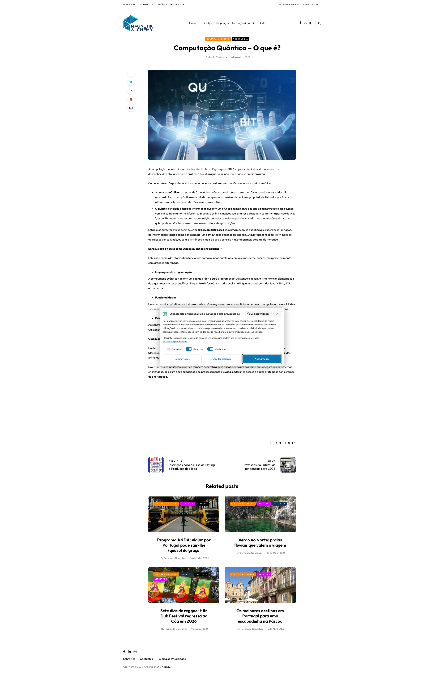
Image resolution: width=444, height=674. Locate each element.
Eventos (187, 574)
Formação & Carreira (244, 23)
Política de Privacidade (171, 4)
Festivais (201, 574)
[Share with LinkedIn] (130, 90)
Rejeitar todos (182, 358)
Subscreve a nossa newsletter (300, 4)
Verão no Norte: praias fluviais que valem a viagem (260, 542)
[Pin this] (130, 99)
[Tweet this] (130, 82)
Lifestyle (207, 23)
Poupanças (222, 23)
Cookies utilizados (259, 313)
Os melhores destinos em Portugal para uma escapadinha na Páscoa (260, 616)
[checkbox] (172, 349)
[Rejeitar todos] (277, 314)
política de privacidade (175, 341)
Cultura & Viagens (218, 39)
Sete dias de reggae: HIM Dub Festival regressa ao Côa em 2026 (184, 616)
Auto (262, 23)
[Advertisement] (222, 407)
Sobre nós (129, 4)
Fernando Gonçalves (175, 558)
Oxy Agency (163, 666)
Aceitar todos (262, 358)
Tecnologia (240, 39)
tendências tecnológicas (206, 169)
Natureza (279, 504)
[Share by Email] (130, 108)
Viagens (202, 504)
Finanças (194, 23)
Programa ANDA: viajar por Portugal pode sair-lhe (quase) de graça (184, 545)
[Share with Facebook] (130, 73)
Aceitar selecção (222, 358)
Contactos (146, 4)
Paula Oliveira (216, 57)
